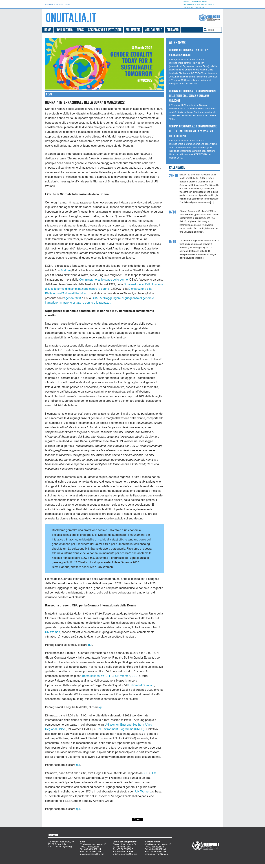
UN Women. (143, 791)
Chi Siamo (199, 7)
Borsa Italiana (91, 676)
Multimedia (210, 4)
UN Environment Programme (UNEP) (120, 729)
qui (90, 645)
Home (186, 1)
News (204, 1)
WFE (104, 676)
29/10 (173, 175)
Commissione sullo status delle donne (103, 279)
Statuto (65, 270)
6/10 (172, 241)
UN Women (52, 632)
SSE (135, 676)
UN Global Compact (141, 685)
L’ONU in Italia (195, 1)
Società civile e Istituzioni (194, 4)
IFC (111, 676)
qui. (78, 809)
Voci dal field (189, 7)
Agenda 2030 (72, 298)
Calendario (177, 167)
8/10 (172, 212)
